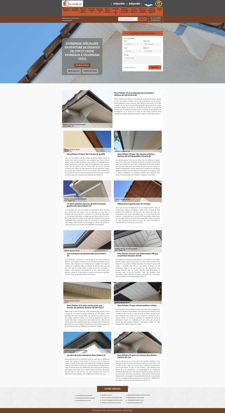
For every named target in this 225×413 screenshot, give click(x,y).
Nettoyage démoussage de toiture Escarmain (139, 395)
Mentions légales (128, 410)
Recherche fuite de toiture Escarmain (85, 398)
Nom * (125, 41)
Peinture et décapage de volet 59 (142, 10)
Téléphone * (146, 48)
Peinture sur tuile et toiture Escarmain (111, 402)
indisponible (119, 3)
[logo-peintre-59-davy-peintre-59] (72, 3)
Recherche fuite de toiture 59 (83, 10)
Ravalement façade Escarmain (135, 402)
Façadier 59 (159, 9)
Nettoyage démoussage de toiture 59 (124, 10)
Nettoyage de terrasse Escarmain (136, 397)
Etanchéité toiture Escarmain (83, 400)
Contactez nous (90, 71)
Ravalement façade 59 (66, 9)
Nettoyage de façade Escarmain (135, 400)
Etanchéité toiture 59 (75, 9)
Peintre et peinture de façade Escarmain (112, 397)
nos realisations (82, 65)
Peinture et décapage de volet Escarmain (112, 400)
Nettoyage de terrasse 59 (115, 11)
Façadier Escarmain (107, 395)
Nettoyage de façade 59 (100, 10)
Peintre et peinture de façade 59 (151, 10)
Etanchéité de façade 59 (91, 10)
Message (126, 55)
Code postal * (146, 41)
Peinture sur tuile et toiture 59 (134, 10)
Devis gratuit (74, 71)
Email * (126, 48)
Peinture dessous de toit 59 (107, 10)
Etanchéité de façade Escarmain (84, 395)
